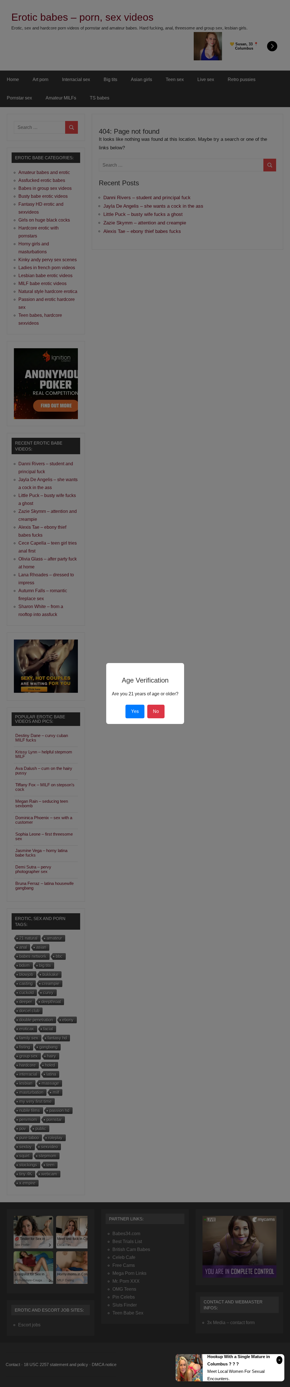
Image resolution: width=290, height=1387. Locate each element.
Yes (135, 711)
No (156, 711)
